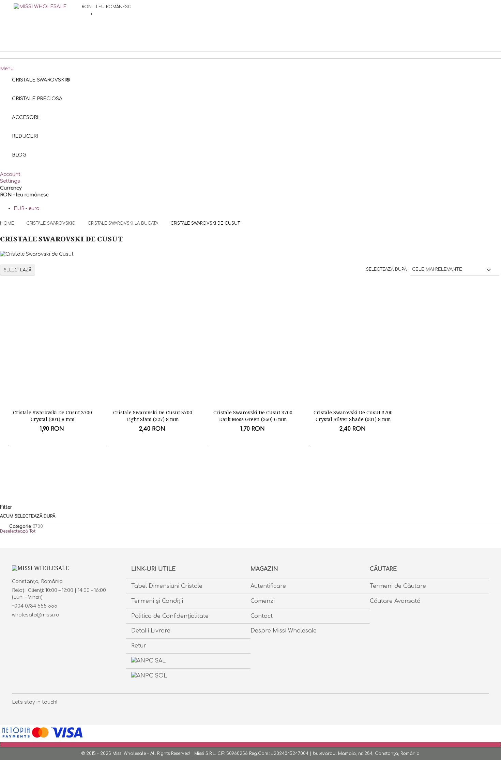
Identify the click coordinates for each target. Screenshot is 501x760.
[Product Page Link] (53, 357)
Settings (10, 181)
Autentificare (268, 586)
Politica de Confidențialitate (170, 616)
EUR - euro (27, 208)
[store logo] (48, 20)
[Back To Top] (250, 744)
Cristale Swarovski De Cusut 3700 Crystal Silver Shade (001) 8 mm (353, 415)
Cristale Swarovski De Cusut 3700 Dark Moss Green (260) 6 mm (252, 415)
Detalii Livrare (150, 631)
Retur (138, 646)
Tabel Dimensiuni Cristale (166, 586)
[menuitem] (19, 155)
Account (10, 174)
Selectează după (386, 269)
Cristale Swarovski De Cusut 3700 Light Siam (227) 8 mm (152, 415)
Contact (261, 616)
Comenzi (262, 601)
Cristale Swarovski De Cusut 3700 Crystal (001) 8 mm (52, 415)
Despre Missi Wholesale (283, 631)
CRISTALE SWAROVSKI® (51, 223)
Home (7, 223)
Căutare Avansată (395, 601)
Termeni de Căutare (398, 586)
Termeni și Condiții (157, 601)
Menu (7, 68)
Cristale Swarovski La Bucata (124, 223)
